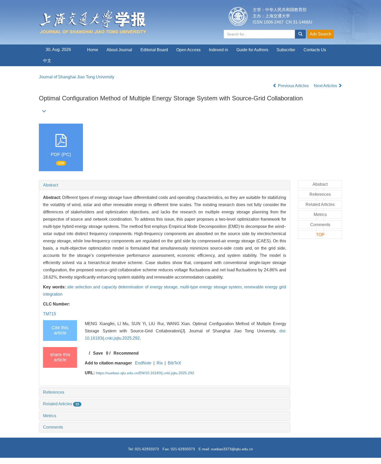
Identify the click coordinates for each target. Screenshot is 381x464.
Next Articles (326, 86)
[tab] (164, 185)
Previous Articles (293, 86)
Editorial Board (154, 50)
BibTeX (174, 363)
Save (98, 353)
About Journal (119, 50)
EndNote (143, 363)
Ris (160, 363)
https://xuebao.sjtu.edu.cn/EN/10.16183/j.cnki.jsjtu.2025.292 (145, 373)
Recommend (126, 353)
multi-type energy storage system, (212, 287)
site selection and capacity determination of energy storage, (123, 287)
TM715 (49, 314)
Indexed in (218, 50)
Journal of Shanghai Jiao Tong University (76, 77)
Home (92, 50)
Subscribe (286, 50)
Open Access (188, 50)
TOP (320, 235)
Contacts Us (315, 50)
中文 (47, 60)
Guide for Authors (252, 50)
